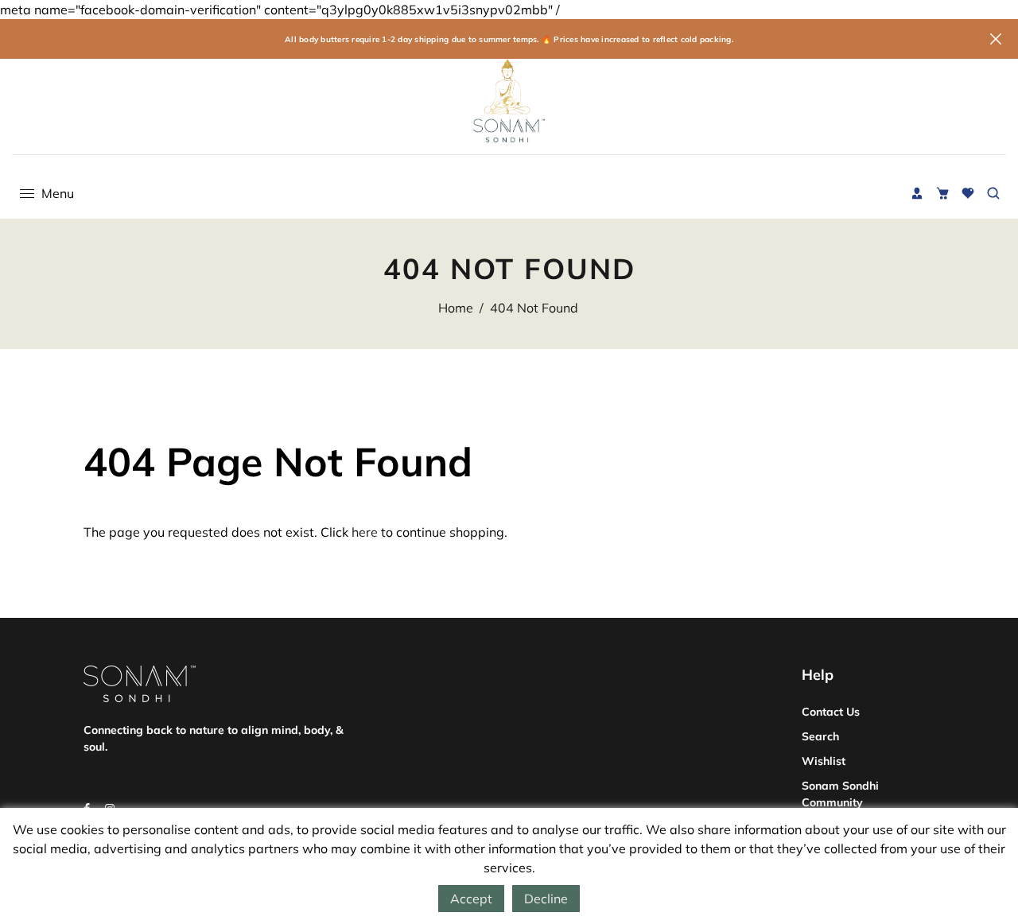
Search (820, 736)
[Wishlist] (968, 193)
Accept (471, 899)
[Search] (993, 193)
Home (455, 308)
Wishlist (823, 761)
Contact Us (831, 712)
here (365, 532)
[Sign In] (917, 193)
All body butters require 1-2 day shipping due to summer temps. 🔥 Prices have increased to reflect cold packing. (509, 39)
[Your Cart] (942, 193)
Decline (546, 899)
